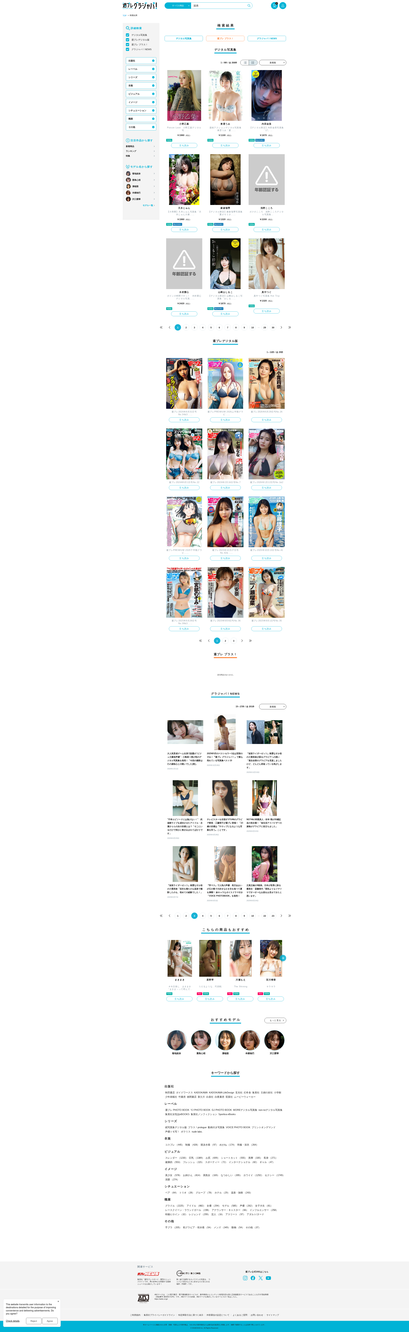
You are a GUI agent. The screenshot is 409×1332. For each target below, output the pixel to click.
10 (252, 327)
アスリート (235, 1214)
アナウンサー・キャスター (230, 1210)
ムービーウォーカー (245, 1096)
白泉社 (209, 1096)
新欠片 (201, 1096)
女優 (214, 1205)
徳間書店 (192, 1096)
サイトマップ (272, 1315)
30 (273, 327)
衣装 (130, 85)
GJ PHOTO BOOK (222, 1110)
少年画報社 (171, 1096)
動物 (238, 1227)
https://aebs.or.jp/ (161, 1299)
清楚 (172, 1179)
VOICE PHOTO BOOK (238, 1127)
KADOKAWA (201, 1092)
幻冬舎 (247, 1092)
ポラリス (185, 1131)
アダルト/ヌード (255, 1214)
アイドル (196, 1205)
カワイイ (253, 1175)
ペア (171, 1192)
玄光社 (239, 1092)
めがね (228, 1144)
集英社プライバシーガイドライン (159, 1315)
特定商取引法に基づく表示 (190, 1315)
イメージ (132, 102)
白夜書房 (219, 1096)
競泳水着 (209, 1144)
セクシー (275, 1175)
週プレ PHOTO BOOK (177, 1110)
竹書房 (182, 1096)
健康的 (173, 1162)
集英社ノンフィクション (204, 1114)
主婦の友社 (267, 1092)
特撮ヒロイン (176, 1214)
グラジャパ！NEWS (141, 49)
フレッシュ (193, 1162)
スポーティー (216, 1162)
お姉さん (192, 1175)
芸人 (217, 1214)
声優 (247, 1205)
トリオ (186, 1192)
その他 (131, 127)
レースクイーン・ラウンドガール (187, 1210)
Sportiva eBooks (227, 1114)
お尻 (213, 1157)
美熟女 (211, 1175)
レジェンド (199, 1214)
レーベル (132, 69)
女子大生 (264, 1205)
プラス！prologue (197, 1127)
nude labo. (197, 1131)
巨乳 (196, 1157)
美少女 (173, 1175)
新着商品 (130, 146)
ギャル (267, 1162)
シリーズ (132, 77)
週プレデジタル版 (140, 39)
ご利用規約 (135, 1315)
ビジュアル (134, 94)
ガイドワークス (184, 1092)
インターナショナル (243, 1162)
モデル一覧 (148, 205)
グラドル (175, 1205)
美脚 (255, 1157)
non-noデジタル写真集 (270, 1110)
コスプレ (174, 1144)
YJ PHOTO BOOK (200, 1110)
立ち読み (184, 145)
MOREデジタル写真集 (245, 1110)
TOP (125, 16)
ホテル (222, 1192)
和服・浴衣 (248, 1144)
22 (264, 916)
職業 (130, 118)
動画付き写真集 (216, 1127)
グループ (204, 1192)
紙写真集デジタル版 (176, 1127)
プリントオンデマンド (264, 1127)
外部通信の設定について (218, 1315)
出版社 (131, 60)
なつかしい (231, 1175)
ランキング (131, 151)
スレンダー (176, 1157)
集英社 (255, 1092)
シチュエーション (137, 110)
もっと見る (275, 1020)
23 (273, 916)
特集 (128, 156)
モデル (230, 1205)
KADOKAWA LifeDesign (221, 1092)
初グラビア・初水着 (197, 1227)
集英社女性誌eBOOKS (177, 1114)
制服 (192, 1144)
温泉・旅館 (241, 1192)
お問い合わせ (257, 1315)
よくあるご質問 (240, 1315)
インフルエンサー (264, 1210)
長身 (271, 1157)
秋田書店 (170, 1092)
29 (264, 327)
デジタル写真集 (139, 35)
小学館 (277, 1092)
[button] (282, 958)
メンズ (222, 1227)
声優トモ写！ (172, 1131)
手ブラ (173, 1227)
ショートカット (234, 1157)
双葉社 (229, 1096)
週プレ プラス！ (139, 44)
